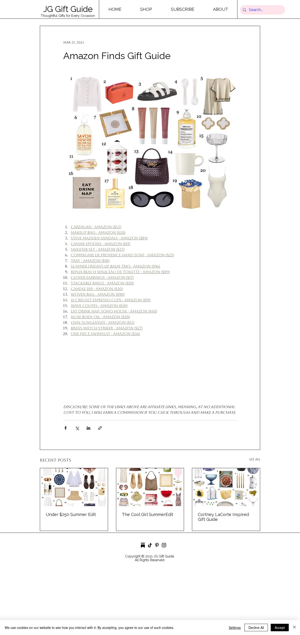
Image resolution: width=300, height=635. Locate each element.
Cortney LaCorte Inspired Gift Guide (223, 517)
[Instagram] (164, 545)
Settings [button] (235, 627)
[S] (143, 545)
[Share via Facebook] (65, 428)
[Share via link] (100, 428)
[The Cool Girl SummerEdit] (150, 487)
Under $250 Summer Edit (71, 514)
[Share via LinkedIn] (88, 428)
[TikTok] (150, 545)
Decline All (256, 627)
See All (254, 459)
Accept (280, 627)
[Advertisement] (140, 602)
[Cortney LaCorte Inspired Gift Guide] (226, 487)
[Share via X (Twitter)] (77, 428)
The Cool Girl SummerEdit (147, 514)
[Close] (294, 627)
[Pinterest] (157, 545)
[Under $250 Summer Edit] (74, 487)
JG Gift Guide (68, 9)
